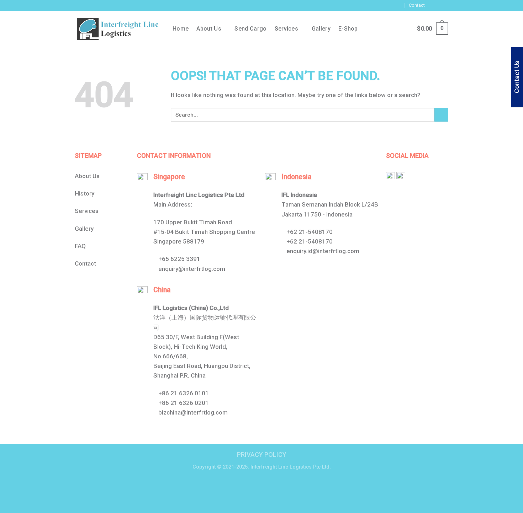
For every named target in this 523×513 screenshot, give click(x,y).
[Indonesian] (361, 4)
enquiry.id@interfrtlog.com (322, 251)
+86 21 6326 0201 (183, 402)
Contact (417, 5)
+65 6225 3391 (179, 258)
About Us (87, 176)
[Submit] (441, 115)
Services (287, 28)
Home (181, 28)
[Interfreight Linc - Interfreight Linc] (118, 29)
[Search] (390, 28)
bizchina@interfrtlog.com (193, 412)
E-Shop (348, 28)
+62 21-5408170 (309, 231)
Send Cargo (250, 28)
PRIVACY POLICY (261, 454)
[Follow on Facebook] (431, 5)
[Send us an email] (445, 5)
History (84, 193)
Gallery (321, 28)
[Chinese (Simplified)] (347, 4)
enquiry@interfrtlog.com (191, 268)
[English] (354, 4)
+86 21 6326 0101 (183, 393)
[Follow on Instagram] (438, 5)
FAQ (80, 246)
